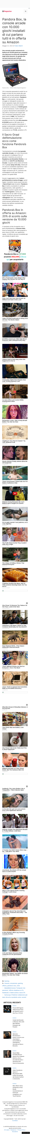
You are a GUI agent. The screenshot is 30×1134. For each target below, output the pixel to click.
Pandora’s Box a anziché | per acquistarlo (15, 257)
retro (18, 985)
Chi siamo (6, 1130)
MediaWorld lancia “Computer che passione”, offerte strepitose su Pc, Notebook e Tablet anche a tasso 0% (13, 990)
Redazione (13, 1130)
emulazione (13, 983)
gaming (20, 983)
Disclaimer (15, 1131)
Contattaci (15, 1120)
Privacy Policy (21, 1130)
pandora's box (11, 985)
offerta (4, 985)
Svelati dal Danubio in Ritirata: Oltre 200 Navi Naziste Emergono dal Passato (18, 1023)
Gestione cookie (25, 1132)
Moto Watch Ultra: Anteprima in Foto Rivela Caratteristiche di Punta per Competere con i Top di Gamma (18, 1091)
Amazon (6, 983)
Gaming (6, 981)
